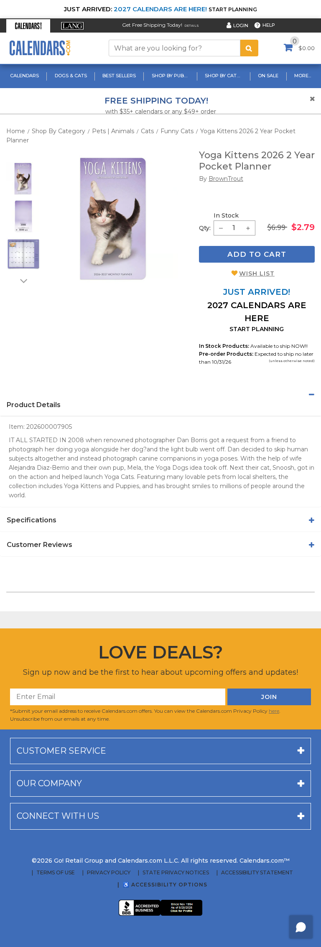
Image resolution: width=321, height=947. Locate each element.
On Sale (268, 75)
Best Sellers (119, 75)
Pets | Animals (113, 131)
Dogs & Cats (71, 75)
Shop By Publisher (171, 75)
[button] (28, 26)
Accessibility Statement (257, 873)
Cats (147, 131)
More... (302, 75)
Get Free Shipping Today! (152, 25)
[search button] (249, 48)
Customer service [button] (61, 751)
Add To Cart (256, 254)
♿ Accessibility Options (165, 884)
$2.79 (303, 227)
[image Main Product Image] (113, 219)
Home (15, 131)
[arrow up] (23, 156)
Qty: (205, 228)
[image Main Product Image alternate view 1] (23, 178)
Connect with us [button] (58, 816)
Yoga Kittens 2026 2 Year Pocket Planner (257, 160)
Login (240, 25)
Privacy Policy (108, 873)
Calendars (24, 75)
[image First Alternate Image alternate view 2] (23, 216)
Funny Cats (177, 131)
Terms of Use (55, 873)
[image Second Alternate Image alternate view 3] (23, 254)
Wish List (257, 273)
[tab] (160, 394)
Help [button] (268, 25)
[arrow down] (23, 280)
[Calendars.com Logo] (39, 48)
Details (191, 26)
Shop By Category (225, 75)
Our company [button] (49, 783)
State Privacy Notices (176, 873)
